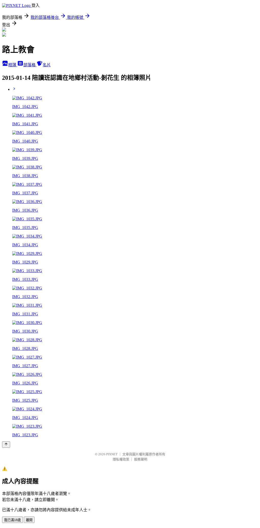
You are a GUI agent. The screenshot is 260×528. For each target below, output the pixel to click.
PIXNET (112, 454)
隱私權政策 (121, 459)
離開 (29, 520)
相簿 (12, 65)
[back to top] (6, 444)
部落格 (30, 65)
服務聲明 (140, 459)
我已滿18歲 (12, 520)
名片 (47, 65)
